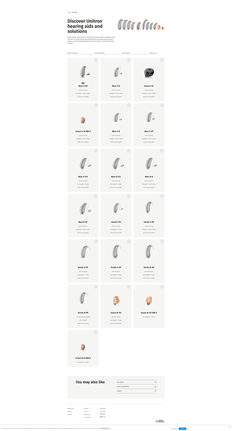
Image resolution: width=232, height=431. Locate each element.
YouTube (103, 416)
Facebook (104, 411)
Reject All (182, 428)
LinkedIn (103, 414)
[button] (96, 60)
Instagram (104, 408)
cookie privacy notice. (105, 428)
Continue (229, 426)
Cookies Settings (174, 428)
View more (154, 53)
